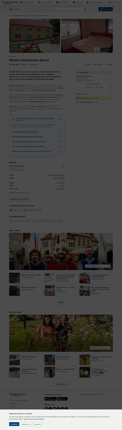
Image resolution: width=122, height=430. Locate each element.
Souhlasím (14, 424)
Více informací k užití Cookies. (34, 419)
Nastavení (37, 424)
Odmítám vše (26, 424)
